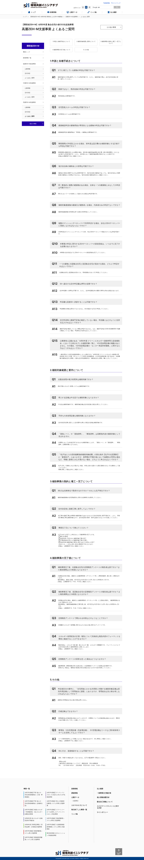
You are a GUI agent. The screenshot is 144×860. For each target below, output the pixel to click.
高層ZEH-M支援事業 (72, 16)
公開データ (75, 797)
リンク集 (74, 814)
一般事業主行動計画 (104, 793)
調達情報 (74, 793)
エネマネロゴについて (79, 805)
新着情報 (74, 789)
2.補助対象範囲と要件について (86, 41)
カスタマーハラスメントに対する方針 (108, 807)
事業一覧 (27, 789)
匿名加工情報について (105, 802)
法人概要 (100, 789)
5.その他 (86, 49)
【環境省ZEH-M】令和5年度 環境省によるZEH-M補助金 (46, 16)
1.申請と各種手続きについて (61, 41)
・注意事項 (74, 801)
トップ (25, 16)
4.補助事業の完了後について (61, 49)
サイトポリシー (102, 812)
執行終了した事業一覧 (79, 809)
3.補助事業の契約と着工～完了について (111, 42)
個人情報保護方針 (103, 797)
